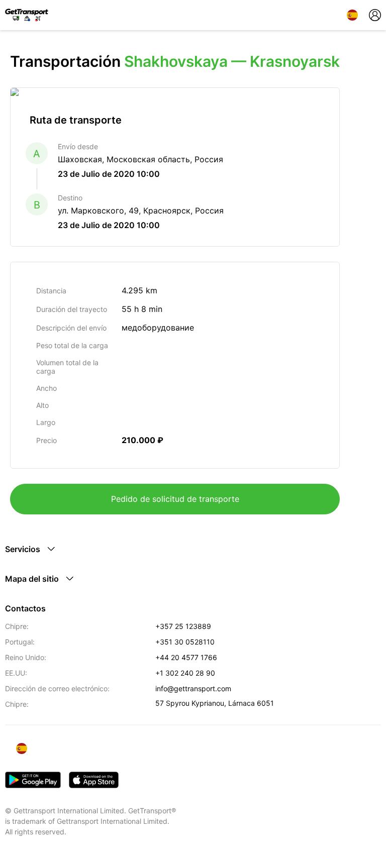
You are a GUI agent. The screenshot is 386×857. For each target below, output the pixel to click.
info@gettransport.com (193, 688)
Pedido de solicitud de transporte (175, 499)
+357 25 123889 (183, 626)
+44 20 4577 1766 (186, 657)
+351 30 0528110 (185, 641)
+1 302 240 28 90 (185, 673)
